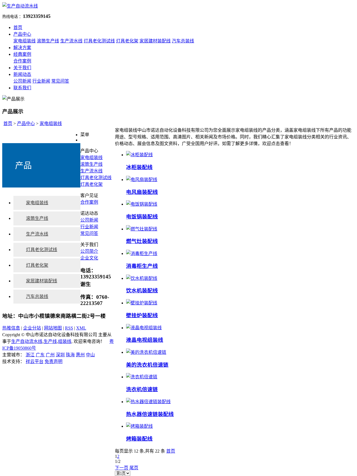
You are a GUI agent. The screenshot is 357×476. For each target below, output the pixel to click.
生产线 (50, 341)
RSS (69, 328)
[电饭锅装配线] (141, 204)
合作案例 (22, 61)
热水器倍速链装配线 (150, 414)
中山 (90, 354)
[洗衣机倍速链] (141, 376)
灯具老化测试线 (99, 41)
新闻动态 (22, 74)
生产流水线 (71, 41)
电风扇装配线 (142, 192)
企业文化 (89, 258)
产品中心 (22, 34)
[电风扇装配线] (141, 179)
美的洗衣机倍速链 (147, 365)
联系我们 (22, 87)
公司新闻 (22, 81)
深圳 (60, 354)
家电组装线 (24, 41)
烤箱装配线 (139, 439)
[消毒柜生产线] (141, 253)
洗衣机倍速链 (142, 389)
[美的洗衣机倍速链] (146, 352)
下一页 (121, 467)
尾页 (133, 467)
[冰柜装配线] (139, 154)
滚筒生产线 (48, 41)
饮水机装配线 (142, 291)
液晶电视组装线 (144, 340)
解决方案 (22, 47)
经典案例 (22, 54)
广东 (40, 354)
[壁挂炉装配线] (141, 302)
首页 (17, 27)
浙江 (30, 354)
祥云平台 (35, 361)
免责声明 (53, 361)
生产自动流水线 (26, 341)
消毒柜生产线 (142, 266)
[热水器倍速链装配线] (148, 401)
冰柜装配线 (139, 167)
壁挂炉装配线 (142, 315)
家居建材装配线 (155, 41)
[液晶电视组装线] (144, 327)
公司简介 (89, 251)
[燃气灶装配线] (141, 229)
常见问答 (60, 81)
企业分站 (32, 328)
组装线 (64, 341)
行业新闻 (41, 81)
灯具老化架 (127, 41)
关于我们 (22, 67)
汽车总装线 (183, 41)
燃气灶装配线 (142, 241)
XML (81, 328)
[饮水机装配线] (141, 278)
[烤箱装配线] (139, 426)
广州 (50, 354)
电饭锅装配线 (142, 217)
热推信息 (11, 328)
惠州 (80, 354)
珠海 (70, 354)
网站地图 (53, 328)
